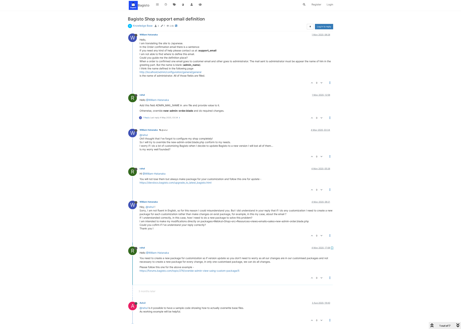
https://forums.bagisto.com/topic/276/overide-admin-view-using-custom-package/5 (190, 270)
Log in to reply (324, 26)
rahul (142, 94)
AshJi (143, 302)
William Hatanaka (149, 34)
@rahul (164, 130)
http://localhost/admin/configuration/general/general (170, 72)
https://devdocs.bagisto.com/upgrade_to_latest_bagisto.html (175, 182)
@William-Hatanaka (157, 99)
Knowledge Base (143, 25)
